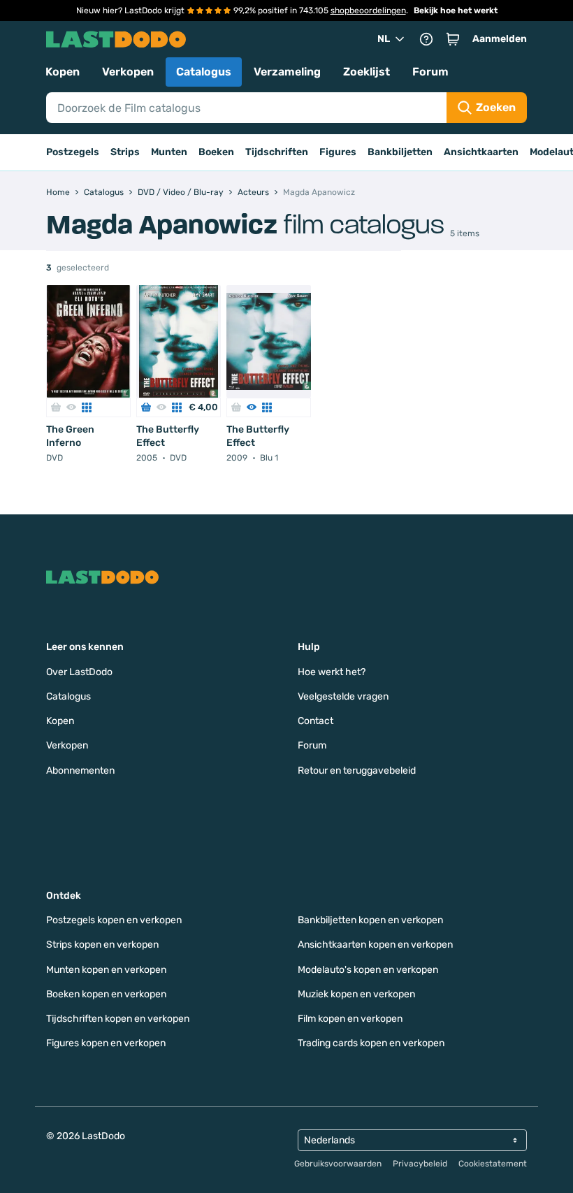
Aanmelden (499, 39)
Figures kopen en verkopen (106, 1043)
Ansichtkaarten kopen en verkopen (375, 944)
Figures (337, 152)
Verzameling (287, 71)
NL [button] (383, 39)
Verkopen (128, 71)
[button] (452, 39)
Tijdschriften (276, 152)
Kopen (62, 71)
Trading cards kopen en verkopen (371, 1043)
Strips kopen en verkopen (102, 944)
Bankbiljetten (400, 152)
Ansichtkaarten (481, 152)
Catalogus (203, 71)
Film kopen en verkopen (350, 1019)
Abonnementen (80, 770)
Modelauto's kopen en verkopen (368, 970)
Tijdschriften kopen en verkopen (117, 1019)
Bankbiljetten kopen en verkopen (370, 920)
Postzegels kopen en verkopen (114, 920)
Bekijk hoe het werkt (456, 10)
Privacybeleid (420, 1164)
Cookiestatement (492, 1164)
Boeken (216, 152)
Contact (315, 721)
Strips (125, 152)
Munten (169, 152)
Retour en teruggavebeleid (357, 770)
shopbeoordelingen (368, 10)
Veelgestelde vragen (343, 696)
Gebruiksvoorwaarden (338, 1164)
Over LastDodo (79, 672)
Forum (430, 71)
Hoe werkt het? (331, 672)
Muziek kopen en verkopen (356, 994)
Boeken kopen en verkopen (106, 994)
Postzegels (72, 152)
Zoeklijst (366, 71)
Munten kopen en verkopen (106, 970)
